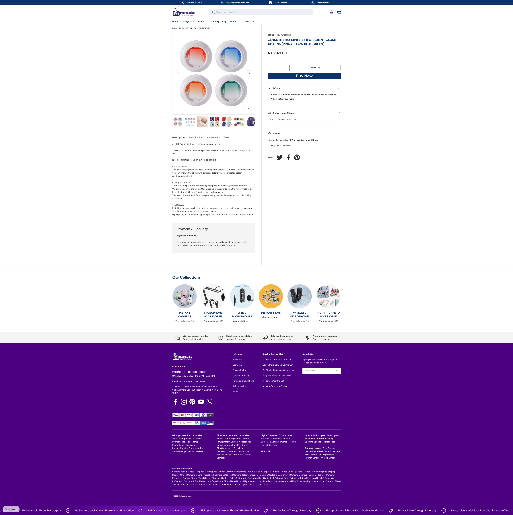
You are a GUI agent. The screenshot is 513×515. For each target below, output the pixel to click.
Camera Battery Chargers (245, 474)
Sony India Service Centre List (277, 375)
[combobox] (261, 12)
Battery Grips (179, 474)
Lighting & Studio (282, 481)
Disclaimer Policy (241, 375)
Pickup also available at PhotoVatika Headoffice (88, 510)
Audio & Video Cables (284, 471)
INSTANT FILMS (271, 312)
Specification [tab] (196, 137)
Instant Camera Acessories (236, 441)
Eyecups (311, 478)
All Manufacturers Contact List (277, 386)
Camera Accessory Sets (238, 451)
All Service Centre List (273, 380)
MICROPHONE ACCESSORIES (213, 314)
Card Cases (204, 478)
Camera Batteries (223, 474)
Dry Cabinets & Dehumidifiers (273, 478)
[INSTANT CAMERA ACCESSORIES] (328, 296)
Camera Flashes (316, 474)
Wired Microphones (181, 438)
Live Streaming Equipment (305, 481)
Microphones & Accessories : (187, 435)
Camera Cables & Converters (274, 474)
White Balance (226, 484)
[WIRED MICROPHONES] (242, 296)
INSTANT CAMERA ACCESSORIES (328, 314)
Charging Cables (220, 478)
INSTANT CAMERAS (184, 314)
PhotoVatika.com (184, 496)
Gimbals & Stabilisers (194, 481)
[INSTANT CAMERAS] (184, 296)
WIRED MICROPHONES (242, 314)
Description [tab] (178, 137)
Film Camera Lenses (315, 454)
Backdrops (328, 471)
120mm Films (236, 454)
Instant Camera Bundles (228, 445)
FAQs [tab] (226, 137)
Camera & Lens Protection (200, 474)
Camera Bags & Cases (183, 471)
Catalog (215, 21)
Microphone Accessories (184, 445)
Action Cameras (279, 441)
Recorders (192, 441)
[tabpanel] (213, 179)
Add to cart (316, 67)
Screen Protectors (188, 484)
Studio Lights (241, 484)
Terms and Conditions (243, 380)
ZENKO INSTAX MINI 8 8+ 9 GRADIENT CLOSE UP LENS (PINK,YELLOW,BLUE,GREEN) (195, 28)
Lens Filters (224, 481)
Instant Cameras (225, 438)
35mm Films (223, 454)
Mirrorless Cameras (270, 438)
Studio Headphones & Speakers (187, 451)
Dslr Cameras (285, 435)
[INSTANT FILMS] (271, 296)
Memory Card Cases (259, 484)
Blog (224, 21)
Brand (201, 21)
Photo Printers (326, 481)
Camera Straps (190, 478)
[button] (339, 12)
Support (234, 21)
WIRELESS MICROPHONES (300, 314)
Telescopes (332, 435)
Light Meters (250, 481)
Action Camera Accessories (232, 471)
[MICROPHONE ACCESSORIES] (213, 296)
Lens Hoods (237, 481)
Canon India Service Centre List (278, 364)
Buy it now (304, 77)
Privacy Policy (239, 370)
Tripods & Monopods (207, 471)
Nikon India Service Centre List (277, 359)
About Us (249, 21)
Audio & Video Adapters (259, 471)
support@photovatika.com (192, 381)
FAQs (235, 391)
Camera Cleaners (298, 474)
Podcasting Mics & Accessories (187, 448)
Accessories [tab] (213, 137)
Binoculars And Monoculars (318, 438)
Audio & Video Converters (309, 471)
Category (187, 21)
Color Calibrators (238, 478)
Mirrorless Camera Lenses (326, 451)
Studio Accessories (208, 484)
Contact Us (238, 364)
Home (175, 21)
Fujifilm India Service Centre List (278, 370)
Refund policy (239, 386)
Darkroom (253, 478)
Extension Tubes (298, 478)
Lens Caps (212, 481)
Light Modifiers (265, 481)
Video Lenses (328, 457)
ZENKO (271, 35)
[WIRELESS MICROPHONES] (299, 296)
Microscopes (329, 441)
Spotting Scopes (313, 441)
